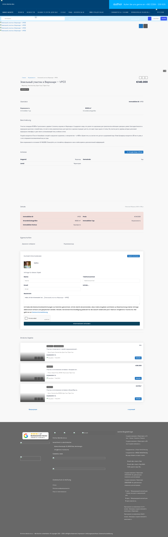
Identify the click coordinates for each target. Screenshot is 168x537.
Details (138, 358)
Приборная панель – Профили (140, 15)
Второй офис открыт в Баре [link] (134, 461)
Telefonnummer (89, 277)
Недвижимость (31, 77)
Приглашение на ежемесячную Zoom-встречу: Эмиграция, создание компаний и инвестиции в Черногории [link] (135, 509)
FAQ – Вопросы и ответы (76, 15)
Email (26, 285)
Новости (31, 12)
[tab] (141, 26)
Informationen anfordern (81, 324)
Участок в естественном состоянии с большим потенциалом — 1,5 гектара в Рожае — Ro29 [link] (74, 370)
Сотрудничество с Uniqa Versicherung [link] (137, 450)
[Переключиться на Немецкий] (77, 433)
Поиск (21, 12)
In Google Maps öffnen (135, 152)
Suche (164, 18)
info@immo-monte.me (61, 450)
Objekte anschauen (133, 256)
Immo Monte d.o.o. (7, 15)
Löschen (156, 18)
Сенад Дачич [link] (57, 357)
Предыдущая (33, 409)
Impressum (81, 533)
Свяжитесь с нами (119, 12)
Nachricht (27, 294)
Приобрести (24, 89)
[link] (32, 352)
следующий (131, 409)
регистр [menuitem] (21, 17)
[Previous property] (24, 409)
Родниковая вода (69, 244)
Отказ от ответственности (59, 492)
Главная (24, 77)
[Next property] (139, 409)
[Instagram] (143, 533)
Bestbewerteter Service (39, 436)
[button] (140, 77)
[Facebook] (140, 533)
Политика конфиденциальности (61, 488)
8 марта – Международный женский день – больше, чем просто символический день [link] (136, 493)
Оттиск (54, 485)
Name (26, 277)
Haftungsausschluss (92, 533)
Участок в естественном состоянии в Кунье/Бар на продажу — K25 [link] (67, 390)
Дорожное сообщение (28, 244)
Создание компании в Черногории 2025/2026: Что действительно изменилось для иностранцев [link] (134, 475)
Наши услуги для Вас (48, 12)
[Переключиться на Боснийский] (58, 433)
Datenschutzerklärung (40, 312)
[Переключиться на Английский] (68, 433)
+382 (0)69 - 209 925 (155, 4)
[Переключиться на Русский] (85, 433)
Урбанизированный (58, 346)
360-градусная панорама (96, 15)
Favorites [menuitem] (31, 17)
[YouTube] (146, 533)
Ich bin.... (86, 285)
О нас (63, 12)
